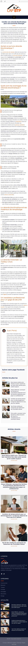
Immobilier (3, 591)
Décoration (3, 593)
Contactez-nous (24, 1)
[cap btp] (14, 9)
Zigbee (4, 294)
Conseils (3, 589)
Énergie (2, 596)
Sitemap (19, 642)
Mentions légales (12, 642)
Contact (5, 642)
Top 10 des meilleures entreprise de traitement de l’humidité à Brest (17, 408)
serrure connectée (8, 194)
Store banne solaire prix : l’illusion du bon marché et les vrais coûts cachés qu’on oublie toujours (14, 457)
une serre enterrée (17, 55)
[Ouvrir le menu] (14, 17)
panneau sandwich (19, 125)
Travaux (3, 587)
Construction (4, 583)
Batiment (3, 585)
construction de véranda (8, 52)
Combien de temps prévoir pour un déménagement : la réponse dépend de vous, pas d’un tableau (14, 515)
